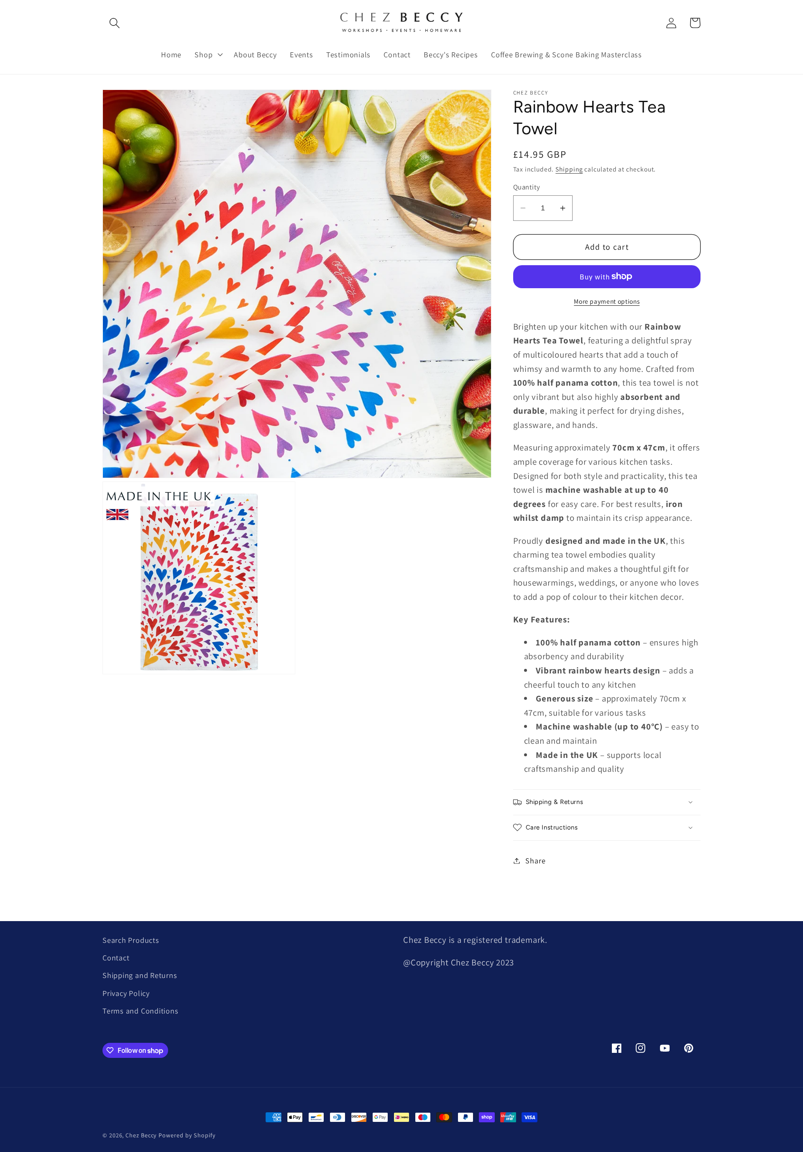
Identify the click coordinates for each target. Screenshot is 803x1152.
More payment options (606, 301)
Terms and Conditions (140, 1011)
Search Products (130, 940)
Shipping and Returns (139, 975)
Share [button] (535, 860)
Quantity (526, 187)
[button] (114, 23)
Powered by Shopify (187, 1135)
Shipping (569, 168)
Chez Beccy (141, 1135)
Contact (115, 957)
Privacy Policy (126, 993)
